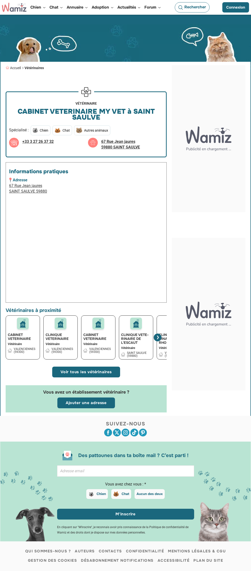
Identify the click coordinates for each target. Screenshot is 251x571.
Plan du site (208, 560)
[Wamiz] (14, 7)
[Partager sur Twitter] (117, 432)
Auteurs (85, 551)
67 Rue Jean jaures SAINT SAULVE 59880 (28, 188)
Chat (125, 494)
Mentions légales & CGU (197, 551)
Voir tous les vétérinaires (86, 371)
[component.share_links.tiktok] (134, 432)
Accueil (15, 68)
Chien (101, 494)
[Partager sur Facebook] (108, 432)
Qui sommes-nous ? (48, 551)
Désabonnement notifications (117, 560)
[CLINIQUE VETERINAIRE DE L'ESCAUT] (136, 323)
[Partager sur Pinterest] (143, 432)
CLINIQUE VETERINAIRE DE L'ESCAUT (135, 339)
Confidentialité (145, 551)
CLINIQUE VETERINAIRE (57, 337)
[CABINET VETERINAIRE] (23, 323)
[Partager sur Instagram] (125, 432)
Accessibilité (174, 560)
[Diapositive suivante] (158, 337)
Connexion (235, 7)
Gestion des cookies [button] (52, 560)
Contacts (110, 551)
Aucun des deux (150, 494)
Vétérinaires (34, 68)
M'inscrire (125, 514)
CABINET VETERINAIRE (19, 337)
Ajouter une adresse (86, 402)
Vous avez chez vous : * (125, 484)
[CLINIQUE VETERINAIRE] (60, 323)
